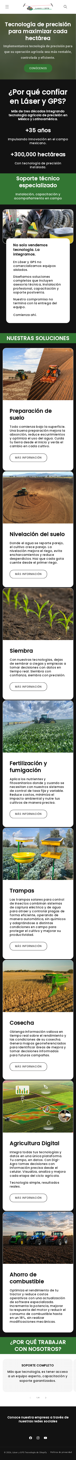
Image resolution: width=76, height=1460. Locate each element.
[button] (7, 7)
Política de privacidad (61, 1452)
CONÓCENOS (38, 68)
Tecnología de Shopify (36, 1452)
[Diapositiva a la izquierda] (30, 1398)
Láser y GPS (18, 1452)
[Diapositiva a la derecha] (46, 1398)
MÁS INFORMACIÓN (28, 457)
